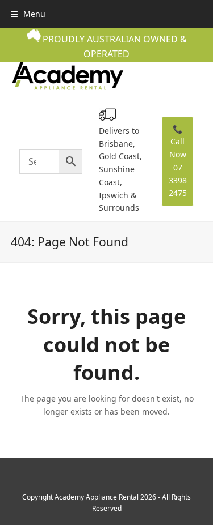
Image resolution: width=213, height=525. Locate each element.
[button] (28, 13)
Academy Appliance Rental (97, 497)
